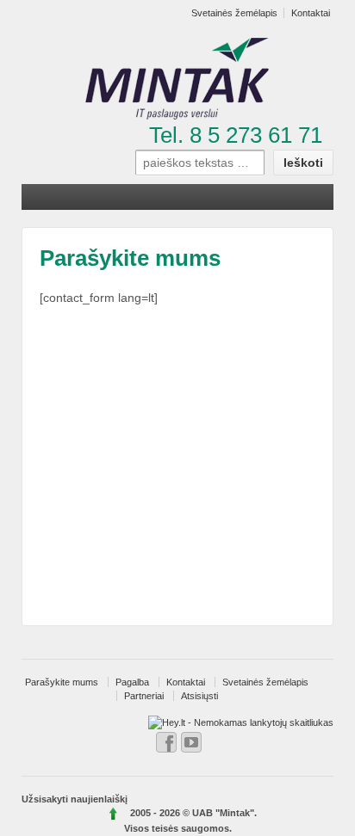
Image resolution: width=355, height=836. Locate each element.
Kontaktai (185, 682)
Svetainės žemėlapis (265, 682)
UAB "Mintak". (224, 813)
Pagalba (132, 682)
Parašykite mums (61, 682)
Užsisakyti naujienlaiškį (75, 799)
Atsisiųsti (199, 696)
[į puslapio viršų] (114, 813)
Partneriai (144, 696)
